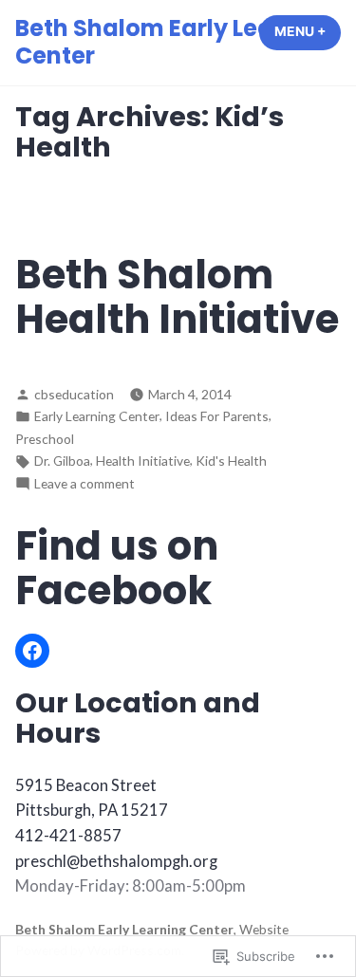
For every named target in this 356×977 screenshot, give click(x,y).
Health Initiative (143, 460)
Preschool (44, 439)
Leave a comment (84, 484)
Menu (307, 31)
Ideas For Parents (217, 416)
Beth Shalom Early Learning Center (175, 41)
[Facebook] (32, 651)
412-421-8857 (68, 835)
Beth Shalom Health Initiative (177, 297)
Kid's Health (231, 460)
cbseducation (74, 394)
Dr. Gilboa (62, 460)
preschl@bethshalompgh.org (116, 861)
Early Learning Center (96, 416)
